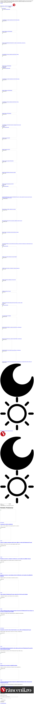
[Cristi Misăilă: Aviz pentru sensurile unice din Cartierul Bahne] (9, 19)
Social (1, 540)
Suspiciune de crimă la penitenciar (6, 524)
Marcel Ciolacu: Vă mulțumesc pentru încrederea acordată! (10, 232)
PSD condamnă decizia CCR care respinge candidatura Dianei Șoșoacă (12, 220)
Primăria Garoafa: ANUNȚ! (6, 149)
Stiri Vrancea (2, 522)
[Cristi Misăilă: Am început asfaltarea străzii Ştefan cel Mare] (9, 53)
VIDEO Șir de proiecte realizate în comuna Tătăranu (9, 256)
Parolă (1, 698)
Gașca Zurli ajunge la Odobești (6, 315)
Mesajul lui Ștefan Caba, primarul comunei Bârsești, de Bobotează (11, 350)
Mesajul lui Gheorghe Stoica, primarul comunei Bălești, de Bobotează (12, 338)
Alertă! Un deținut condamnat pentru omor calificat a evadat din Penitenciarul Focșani (16, 542)
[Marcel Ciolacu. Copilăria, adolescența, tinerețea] (9, 208)
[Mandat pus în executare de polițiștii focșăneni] (9, 662)
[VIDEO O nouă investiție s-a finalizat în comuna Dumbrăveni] (9, 267)
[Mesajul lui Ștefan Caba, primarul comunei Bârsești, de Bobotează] (7, 349)
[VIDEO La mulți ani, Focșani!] (9, 290)
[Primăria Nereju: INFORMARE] (9, 112)
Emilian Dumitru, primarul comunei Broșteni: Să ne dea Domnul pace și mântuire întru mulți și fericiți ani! (17, 361)
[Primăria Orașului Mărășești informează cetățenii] (9, 171)
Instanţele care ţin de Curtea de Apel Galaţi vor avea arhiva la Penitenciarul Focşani (15, 629)
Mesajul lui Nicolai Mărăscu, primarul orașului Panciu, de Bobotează (11, 327)
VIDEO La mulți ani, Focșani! (6, 291)
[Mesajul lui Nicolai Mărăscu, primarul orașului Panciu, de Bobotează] (9, 326)
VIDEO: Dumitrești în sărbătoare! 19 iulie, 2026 (9, 279)
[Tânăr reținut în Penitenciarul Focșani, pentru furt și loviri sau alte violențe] (9, 591)
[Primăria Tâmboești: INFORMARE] (9, 30)
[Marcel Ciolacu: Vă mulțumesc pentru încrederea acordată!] (9, 231)
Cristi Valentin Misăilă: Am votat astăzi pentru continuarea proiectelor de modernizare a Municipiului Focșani (17, 243)
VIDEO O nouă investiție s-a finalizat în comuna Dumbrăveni (10, 268)
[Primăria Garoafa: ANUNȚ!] (9, 137)
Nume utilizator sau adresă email (4, 696)
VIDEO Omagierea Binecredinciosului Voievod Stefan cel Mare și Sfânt (12, 302)
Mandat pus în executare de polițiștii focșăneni (8, 665)
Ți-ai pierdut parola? (3, 703)
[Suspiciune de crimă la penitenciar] (8, 521)
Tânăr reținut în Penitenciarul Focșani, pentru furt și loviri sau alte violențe (14, 594)
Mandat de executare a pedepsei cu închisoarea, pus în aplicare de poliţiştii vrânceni (15, 558)
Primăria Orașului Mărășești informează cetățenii (9, 172)
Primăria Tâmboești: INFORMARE (7, 31)
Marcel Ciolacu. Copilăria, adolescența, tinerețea (9, 209)
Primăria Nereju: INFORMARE (6, 65)
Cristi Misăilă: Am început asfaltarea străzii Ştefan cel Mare (10, 54)
